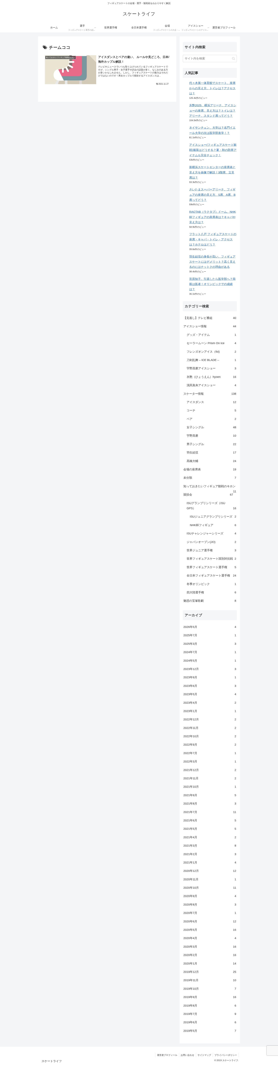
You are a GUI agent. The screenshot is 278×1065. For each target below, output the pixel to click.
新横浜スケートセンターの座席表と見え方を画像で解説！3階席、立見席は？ (212, 172)
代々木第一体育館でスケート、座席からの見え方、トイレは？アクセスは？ (212, 88)
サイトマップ (204, 1055)
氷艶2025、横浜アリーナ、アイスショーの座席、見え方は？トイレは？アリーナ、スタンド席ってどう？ (212, 110)
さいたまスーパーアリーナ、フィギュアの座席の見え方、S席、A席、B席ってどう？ (212, 195)
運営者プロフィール (167, 1055)
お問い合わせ (187, 1055)
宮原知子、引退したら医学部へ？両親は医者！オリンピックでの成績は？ (212, 284)
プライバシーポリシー (225, 1055)
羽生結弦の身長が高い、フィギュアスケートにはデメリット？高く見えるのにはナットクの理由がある (212, 262)
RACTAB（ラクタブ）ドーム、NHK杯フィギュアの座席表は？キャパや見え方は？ (212, 217)
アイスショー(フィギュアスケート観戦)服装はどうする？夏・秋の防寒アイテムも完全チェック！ (212, 150)
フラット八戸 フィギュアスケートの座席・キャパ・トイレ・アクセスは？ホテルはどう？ (212, 239)
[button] (233, 58)
